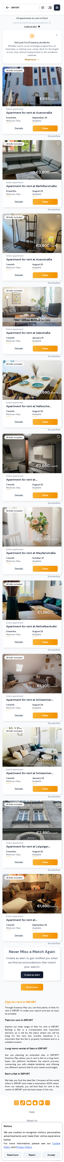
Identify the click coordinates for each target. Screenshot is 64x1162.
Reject (32, 1155)
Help (32, 1112)
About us (32, 1120)
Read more (12, 1155)
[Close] (56, 35)
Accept (51, 1155)
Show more (32, 987)
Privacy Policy (24, 1147)
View (45, 128)
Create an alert (32, 974)
